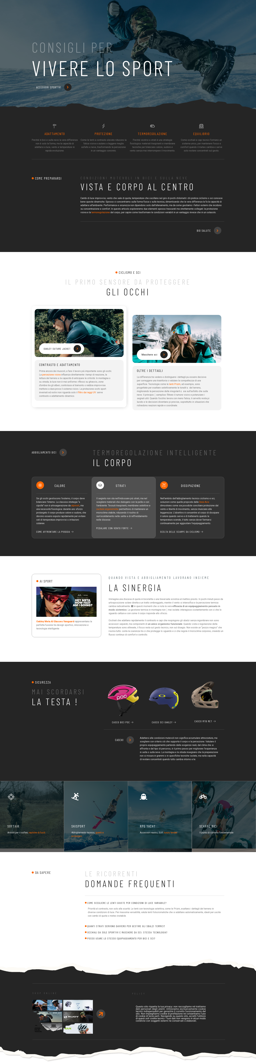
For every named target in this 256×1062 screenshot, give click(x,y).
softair (13, 826)
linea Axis (204, 502)
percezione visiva (51, 374)
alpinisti (75, 505)
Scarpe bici (208, 826)
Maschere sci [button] (149, 354)
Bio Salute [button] (204, 230)
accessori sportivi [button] (48, 87)
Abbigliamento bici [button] (44, 452)
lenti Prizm (174, 384)
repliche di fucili (37, 832)
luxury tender (170, 832)
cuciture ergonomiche (107, 509)
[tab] (154, 903)
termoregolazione (100, 212)
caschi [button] (119, 740)
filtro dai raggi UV (87, 392)
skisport (78, 826)
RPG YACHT (148, 826)
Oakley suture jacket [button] (57, 348)
